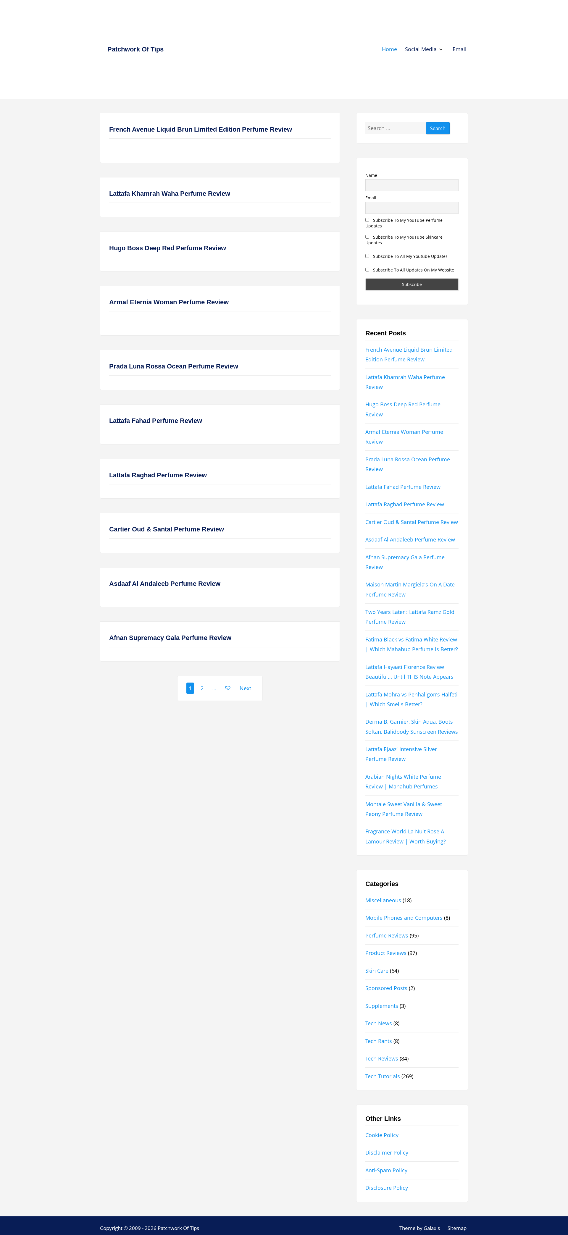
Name (371, 175)
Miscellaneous (383, 900)
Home (389, 49)
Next (245, 688)
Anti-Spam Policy (386, 1170)
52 (228, 688)
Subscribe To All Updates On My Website (413, 270)
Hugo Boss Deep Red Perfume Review (167, 248)
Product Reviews (385, 952)
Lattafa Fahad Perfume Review (155, 420)
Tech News (378, 1023)
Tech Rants (378, 1041)
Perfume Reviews (386, 935)
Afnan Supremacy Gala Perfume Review (170, 637)
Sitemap (457, 1228)
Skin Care (376, 970)
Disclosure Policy (386, 1187)
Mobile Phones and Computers (404, 917)
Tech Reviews (381, 1058)
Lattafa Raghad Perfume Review (158, 475)
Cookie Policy (381, 1135)
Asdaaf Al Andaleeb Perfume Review (164, 583)
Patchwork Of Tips (135, 49)
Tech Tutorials (382, 1076)
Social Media (421, 49)
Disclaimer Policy (386, 1152)
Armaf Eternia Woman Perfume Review (169, 302)
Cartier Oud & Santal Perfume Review (166, 529)
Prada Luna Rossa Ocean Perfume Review (173, 366)
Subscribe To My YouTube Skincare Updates (404, 239)
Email (460, 49)
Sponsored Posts (386, 988)
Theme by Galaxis (419, 1228)
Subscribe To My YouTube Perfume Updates (404, 223)
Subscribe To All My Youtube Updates (410, 256)
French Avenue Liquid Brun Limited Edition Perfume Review (200, 129)
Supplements (381, 1005)
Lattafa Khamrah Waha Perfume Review (169, 193)
